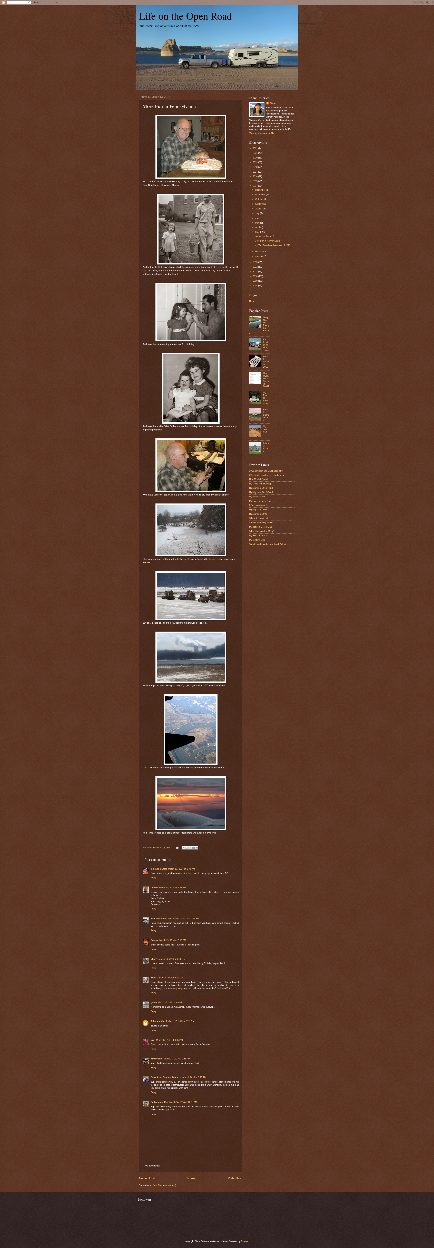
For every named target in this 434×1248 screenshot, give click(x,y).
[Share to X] (190, 847)
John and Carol (159, 1021)
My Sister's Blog (257, 540)
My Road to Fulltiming (260, 483)
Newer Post (147, 1178)
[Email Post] (177, 847)
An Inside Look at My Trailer (266, 344)
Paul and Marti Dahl (161, 918)
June (258, 218)
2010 (255, 276)
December (260, 190)
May (257, 223)
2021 (255, 153)
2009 (255, 281)
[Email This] (183, 847)
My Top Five (265, 429)
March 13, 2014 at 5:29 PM (172, 959)
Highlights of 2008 (258, 514)
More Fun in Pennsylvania (267, 241)
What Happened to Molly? (261, 531)
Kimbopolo (156, 1058)
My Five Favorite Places (261, 501)
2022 (255, 148)
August (259, 208)
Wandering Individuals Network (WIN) (267, 544)
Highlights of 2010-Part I (261, 488)
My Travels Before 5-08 (260, 527)
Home (191, 1178)
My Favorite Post (257, 496)
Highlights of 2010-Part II (261, 492)
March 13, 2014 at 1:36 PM (181, 869)
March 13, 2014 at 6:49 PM (171, 1002)
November (260, 194)
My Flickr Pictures (258, 535)
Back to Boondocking (266, 414)
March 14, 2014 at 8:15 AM (193, 1077)
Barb (153, 977)
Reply (153, 877)
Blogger (244, 1241)
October (259, 199)
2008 (255, 285)
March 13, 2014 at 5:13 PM (172, 940)
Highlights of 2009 (258, 509)
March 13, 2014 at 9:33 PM (176, 1058)
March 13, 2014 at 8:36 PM (169, 1040)
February (260, 251)
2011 (255, 271)
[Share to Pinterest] (196, 847)
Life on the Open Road (185, 15)
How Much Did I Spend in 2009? (266, 380)
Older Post (235, 1178)
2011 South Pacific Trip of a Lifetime (267, 475)
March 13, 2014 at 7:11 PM (181, 1021)
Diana (272, 103)
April (257, 227)
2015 (255, 181)
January (259, 256)
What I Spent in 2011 (266, 361)
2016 (255, 176)
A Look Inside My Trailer (261, 522)
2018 (255, 167)
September (261, 204)
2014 (255, 186)
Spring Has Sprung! (264, 236)
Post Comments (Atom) (164, 1185)
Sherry (154, 959)
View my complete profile (261, 133)
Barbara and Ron (159, 1102)
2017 (255, 172)
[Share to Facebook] (193, 847)
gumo (154, 1002)
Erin (153, 1040)
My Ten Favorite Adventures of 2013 (272, 245)
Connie (154, 887)
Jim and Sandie (159, 869)
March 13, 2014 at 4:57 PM (185, 918)
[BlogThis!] (187, 847)
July (257, 213)
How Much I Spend (258, 479)
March (258, 232)
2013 (255, 262)
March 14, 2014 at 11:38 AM (183, 1102)
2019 (255, 162)
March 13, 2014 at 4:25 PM (172, 887)
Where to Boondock (259, 518)
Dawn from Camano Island (165, 1077)
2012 (255, 266)
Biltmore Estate (266, 447)
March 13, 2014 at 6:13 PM (170, 977)
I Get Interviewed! (258, 505)
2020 (255, 157)
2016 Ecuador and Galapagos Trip (266, 471)
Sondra (154, 940)
